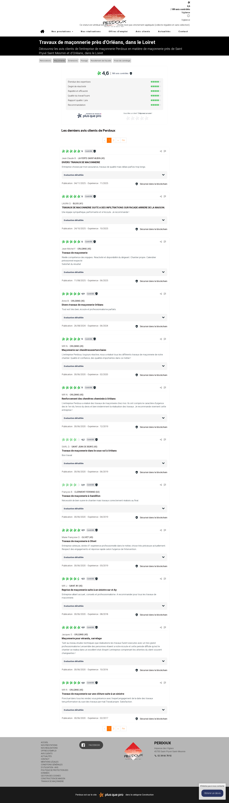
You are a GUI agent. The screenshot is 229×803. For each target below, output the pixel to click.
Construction (148, 794)
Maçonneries (59, 60)
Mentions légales (49, 762)
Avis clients (143, 31)
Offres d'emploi (118, 31)
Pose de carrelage (122, 60)
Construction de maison (53, 778)
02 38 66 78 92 (164, 755)
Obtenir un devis (212, 793)
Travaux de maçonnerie (52, 781)
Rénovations (45, 60)
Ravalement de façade (101, 60)
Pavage (84, 60)
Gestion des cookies (51, 776)
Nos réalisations (91, 31)
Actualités (164, 31)
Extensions (73, 60)
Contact (183, 31)
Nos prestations (62, 31)
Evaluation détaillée (73, 175)
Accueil (42, 31)
